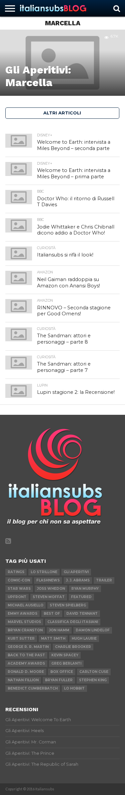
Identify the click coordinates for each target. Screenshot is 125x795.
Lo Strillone (44, 572)
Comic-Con (19, 580)
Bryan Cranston (25, 630)
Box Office (61, 672)
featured (81, 597)
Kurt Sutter (21, 638)
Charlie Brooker (73, 647)
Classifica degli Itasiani (72, 622)
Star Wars (19, 588)
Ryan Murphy (85, 588)
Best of (52, 613)
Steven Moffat (49, 597)
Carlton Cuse (93, 672)
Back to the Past (26, 655)
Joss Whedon (51, 588)
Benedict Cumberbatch (33, 688)
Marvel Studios (24, 622)
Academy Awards (26, 663)
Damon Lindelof (93, 630)
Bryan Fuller (59, 680)
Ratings (16, 572)
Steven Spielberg (68, 605)
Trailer (104, 580)
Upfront (17, 597)
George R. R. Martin (28, 647)
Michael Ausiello (25, 605)
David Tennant (82, 613)
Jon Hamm (59, 630)
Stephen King (93, 680)
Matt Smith (53, 638)
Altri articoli (62, 112)
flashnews (48, 580)
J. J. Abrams (78, 580)
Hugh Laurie (84, 638)
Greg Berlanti (66, 663)
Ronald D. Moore (26, 672)
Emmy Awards (22, 613)
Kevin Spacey (64, 655)
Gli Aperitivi (76, 572)
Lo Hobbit (74, 688)
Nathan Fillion (23, 680)
